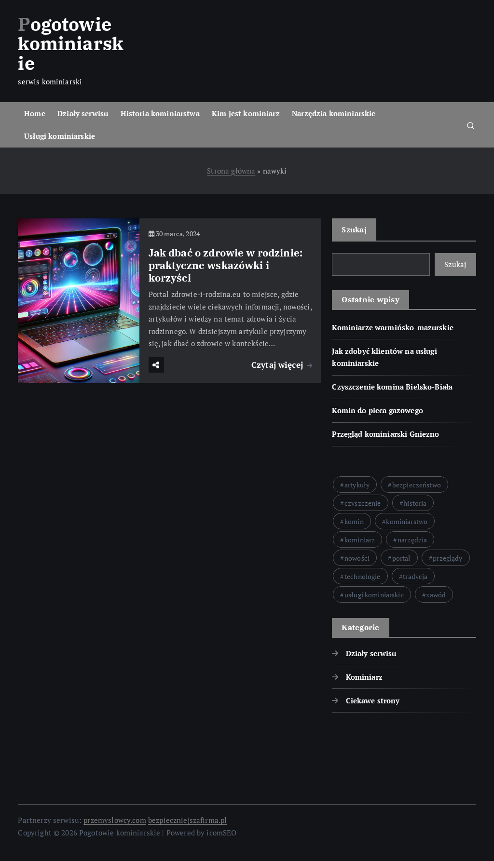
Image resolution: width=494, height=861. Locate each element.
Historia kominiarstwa (160, 113)
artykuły (357, 484)
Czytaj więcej (278, 364)
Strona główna (231, 170)
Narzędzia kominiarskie (333, 113)
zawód (436, 594)
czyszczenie (362, 503)
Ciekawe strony (372, 700)
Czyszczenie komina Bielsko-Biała (392, 386)
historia (414, 503)
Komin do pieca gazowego (377, 410)
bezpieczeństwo (416, 484)
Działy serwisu (82, 113)
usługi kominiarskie (374, 594)
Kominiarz (364, 677)
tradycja (415, 576)
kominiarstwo (406, 521)
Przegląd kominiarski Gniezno (385, 434)
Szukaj (354, 229)
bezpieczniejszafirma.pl (187, 820)
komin (354, 521)
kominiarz (359, 539)
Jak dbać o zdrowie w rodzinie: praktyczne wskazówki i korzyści (226, 265)
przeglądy (447, 558)
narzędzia (412, 539)
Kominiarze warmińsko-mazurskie (392, 327)
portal (401, 558)
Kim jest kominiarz (246, 113)
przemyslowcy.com (114, 820)
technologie (362, 576)
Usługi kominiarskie (59, 136)
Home (34, 113)
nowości (357, 558)
